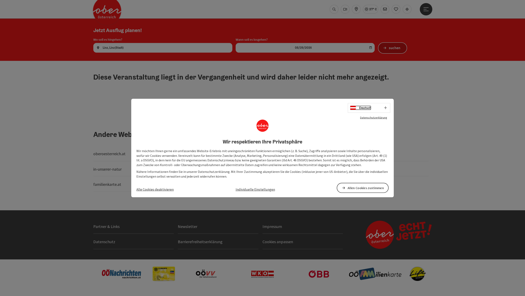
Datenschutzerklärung (373, 117)
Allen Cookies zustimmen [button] (366, 188)
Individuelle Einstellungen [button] (255, 189)
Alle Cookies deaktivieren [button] (155, 189)
